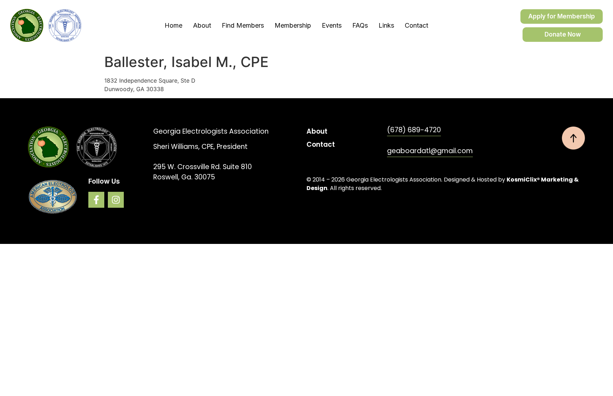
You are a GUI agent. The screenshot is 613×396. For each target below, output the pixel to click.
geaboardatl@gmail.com (430, 151)
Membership (293, 25)
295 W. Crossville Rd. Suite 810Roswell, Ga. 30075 (202, 172)
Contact (416, 25)
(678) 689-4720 (414, 130)
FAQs (360, 25)
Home (173, 25)
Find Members (243, 25)
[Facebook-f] (96, 200)
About (202, 25)
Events (332, 25)
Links (386, 25)
